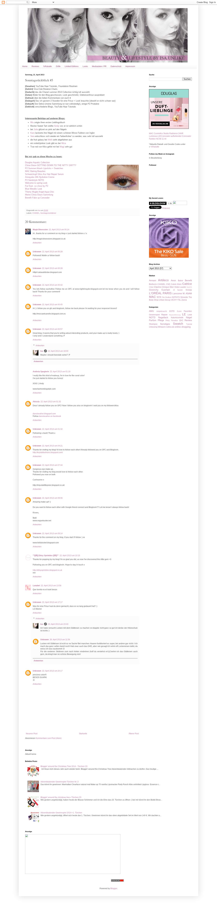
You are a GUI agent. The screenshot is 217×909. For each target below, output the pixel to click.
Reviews (35, 66)
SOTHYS (176, 297)
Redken (168, 297)
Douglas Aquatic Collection (37, 162)
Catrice (187, 283)
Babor (180, 280)
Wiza (63, 143)
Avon (173, 280)
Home (24, 66)
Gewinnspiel (154, 315)
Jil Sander (178, 290)
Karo (32, 133)
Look (190, 315)
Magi (62, 147)
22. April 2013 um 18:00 (58, 351)
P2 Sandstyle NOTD (34, 180)
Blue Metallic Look (33, 189)
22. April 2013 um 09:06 (52, 498)
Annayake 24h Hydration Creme (39, 177)
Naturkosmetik (177, 317)
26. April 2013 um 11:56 (60, 639)
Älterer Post (134, 734)
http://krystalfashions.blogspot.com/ (48, 452)
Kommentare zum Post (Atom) (48, 738)
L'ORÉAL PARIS (160, 293)
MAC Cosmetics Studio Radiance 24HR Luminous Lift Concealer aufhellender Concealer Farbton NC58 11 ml (170, 136)
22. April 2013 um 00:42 (52, 285)
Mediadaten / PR (99, 66)
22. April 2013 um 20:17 (52, 671)
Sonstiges (165, 324)
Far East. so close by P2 (36, 186)
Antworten (37, 243)
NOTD (152, 317)
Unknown (37, 252)
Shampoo (153, 324)
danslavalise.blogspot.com (44, 414)
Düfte (58, 66)
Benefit (188, 280)
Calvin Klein (176, 284)
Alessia (36, 401)
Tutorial (189, 324)
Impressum (130, 66)
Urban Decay (164, 300)
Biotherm (153, 284)
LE (184, 314)
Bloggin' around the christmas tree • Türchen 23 (61, 797)
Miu (32, 122)
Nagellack (163, 317)
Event (179, 311)
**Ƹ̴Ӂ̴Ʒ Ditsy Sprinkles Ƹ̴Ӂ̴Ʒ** (46, 555)
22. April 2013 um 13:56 (51, 585)
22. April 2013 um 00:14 (59, 229)
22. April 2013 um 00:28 (52, 252)
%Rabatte (47, 66)
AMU (151, 311)
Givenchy (153, 289)
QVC (181, 320)
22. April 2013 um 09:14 (52, 533)
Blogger (113, 888)
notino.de (170, 327)
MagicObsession (40, 229)
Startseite (83, 734)
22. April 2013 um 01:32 (51, 401)
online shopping (183, 327)
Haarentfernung (175, 315)
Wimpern (162, 327)
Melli (50, 140)
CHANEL (35, 213)
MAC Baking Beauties (35, 171)
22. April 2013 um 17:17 (52, 602)
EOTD (172, 311)
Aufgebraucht (161, 311)
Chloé (151, 287)
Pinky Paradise (172, 320)
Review (188, 320)
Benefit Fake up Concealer (37, 198)
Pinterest (166, 208)
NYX (159, 297)
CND (168, 284)
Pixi (163, 297)
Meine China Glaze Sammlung (39, 194)
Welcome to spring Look (36, 183)
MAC (152, 296)
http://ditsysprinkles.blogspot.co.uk (47, 570)
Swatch (178, 323)
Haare (164, 314)
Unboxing (153, 327)
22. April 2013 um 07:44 (52, 465)
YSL (179, 300)
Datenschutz (116, 66)
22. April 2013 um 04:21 (52, 446)
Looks (85, 66)
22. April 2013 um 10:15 (70, 555)
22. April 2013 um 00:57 (52, 329)
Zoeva (184, 300)
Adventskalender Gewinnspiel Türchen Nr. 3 (59, 782)
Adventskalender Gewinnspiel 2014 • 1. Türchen (61, 813)
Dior (172, 287)
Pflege (161, 320)
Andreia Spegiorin (41, 371)
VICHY (174, 300)
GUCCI (189, 287)
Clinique (165, 287)
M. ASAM (187, 293)
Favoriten (188, 311)
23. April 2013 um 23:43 (58, 624)
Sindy (56, 126)
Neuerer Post (31, 734)
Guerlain (165, 289)
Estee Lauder (180, 287)
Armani (152, 280)
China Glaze (50, 165)
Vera (32, 136)
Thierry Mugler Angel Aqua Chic (39, 192)
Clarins (157, 287)
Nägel (189, 317)
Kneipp (189, 290)
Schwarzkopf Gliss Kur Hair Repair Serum (44, 174)
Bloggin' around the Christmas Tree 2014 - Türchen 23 (64, 766)
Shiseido (184, 297)
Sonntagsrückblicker (48, 213)
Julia (36, 129)
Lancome (177, 293)
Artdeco (163, 280)
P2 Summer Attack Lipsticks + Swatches (44, 168)
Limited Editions (71, 66)
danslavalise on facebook (50, 416)
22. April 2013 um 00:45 (52, 304)
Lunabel (36, 585)
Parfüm (152, 320)
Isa (41, 351)
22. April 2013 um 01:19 (60, 371)
